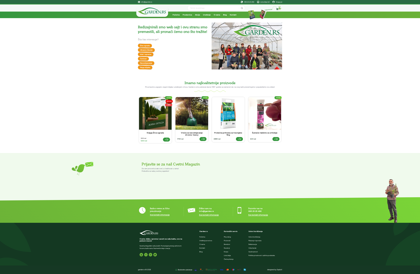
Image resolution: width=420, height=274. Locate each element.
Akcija (197, 15)
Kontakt (233, 15)
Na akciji (227, 248)
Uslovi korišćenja (254, 237)
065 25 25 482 (249, 2)
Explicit (279, 270)
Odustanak (252, 248)
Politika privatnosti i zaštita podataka (261, 255)
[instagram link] (150, 254)
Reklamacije (252, 244)
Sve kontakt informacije (160, 215)
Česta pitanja (228, 259)
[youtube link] (141, 254)
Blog (225, 15)
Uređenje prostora (205, 241)
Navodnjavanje (146, 63)
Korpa (226, 252)
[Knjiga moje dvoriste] (262, 15)
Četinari (143, 59)
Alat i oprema (145, 54)
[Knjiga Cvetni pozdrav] (251, 14)
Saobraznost (253, 252)
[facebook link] (146, 254)
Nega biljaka (145, 67)
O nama (217, 15)
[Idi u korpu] (280, 8)
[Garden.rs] (152, 11)
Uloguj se (279, 2)
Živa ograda (145, 46)
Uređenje (207, 15)
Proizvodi (227, 241)
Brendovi (227, 244)
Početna (176, 15)
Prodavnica (187, 15)
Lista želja (227, 255)
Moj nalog (227, 237)
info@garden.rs (146, 2)
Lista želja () (265, 2)
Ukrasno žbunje (146, 50)
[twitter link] (155, 254)
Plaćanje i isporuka (254, 241)
